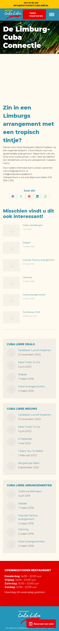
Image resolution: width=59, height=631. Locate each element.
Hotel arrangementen (34, 294)
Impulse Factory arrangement (38, 260)
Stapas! (26, 242)
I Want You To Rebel (30, 451)
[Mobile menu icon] (51, 14)
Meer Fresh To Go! (29, 362)
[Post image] (11, 230)
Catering (27, 277)
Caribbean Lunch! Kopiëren (34, 350)
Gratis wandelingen (33, 225)
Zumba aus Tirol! (31, 312)
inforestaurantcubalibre (31, 5)
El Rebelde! (25, 438)
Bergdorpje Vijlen (28, 463)
